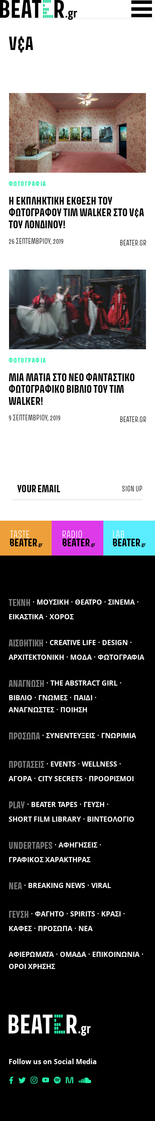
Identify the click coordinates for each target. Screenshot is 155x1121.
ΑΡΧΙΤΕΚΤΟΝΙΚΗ (36, 657)
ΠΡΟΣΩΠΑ (24, 737)
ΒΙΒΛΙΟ (20, 697)
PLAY (17, 806)
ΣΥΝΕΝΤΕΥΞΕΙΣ (70, 735)
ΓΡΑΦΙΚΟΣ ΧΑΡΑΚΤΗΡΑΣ (49, 859)
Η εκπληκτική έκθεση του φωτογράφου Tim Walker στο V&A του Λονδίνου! (76, 213)
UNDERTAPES (31, 846)
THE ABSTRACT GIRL (84, 683)
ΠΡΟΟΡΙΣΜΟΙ (111, 778)
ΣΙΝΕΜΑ (121, 602)
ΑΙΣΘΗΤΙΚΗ (26, 644)
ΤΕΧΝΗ (20, 603)
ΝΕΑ (15, 887)
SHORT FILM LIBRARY (45, 819)
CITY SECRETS (60, 778)
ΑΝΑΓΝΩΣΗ (26, 684)
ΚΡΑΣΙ (111, 914)
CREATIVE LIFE (73, 642)
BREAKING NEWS (56, 885)
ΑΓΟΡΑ (20, 778)
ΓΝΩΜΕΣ (53, 697)
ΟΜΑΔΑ (73, 954)
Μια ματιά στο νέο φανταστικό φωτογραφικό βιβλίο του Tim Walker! (72, 390)
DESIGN (115, 642)
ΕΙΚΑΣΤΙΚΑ (26, 616)
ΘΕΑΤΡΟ (88, 602)
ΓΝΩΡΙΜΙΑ (118, 735)
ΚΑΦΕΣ (20, 928)
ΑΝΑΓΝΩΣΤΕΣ (31, 709)
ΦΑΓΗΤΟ (49, 914)
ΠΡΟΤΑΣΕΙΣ (26, 765)
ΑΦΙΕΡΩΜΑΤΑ (31, 954)
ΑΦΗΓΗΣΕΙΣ (78, 845)
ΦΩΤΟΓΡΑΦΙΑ (27, 184)
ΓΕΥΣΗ (94, 804)
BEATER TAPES (54, 804)
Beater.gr (133, 243)
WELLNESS (99, 764)
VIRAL (101, 885)
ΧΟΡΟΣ (62, 616)
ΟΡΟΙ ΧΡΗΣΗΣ (32, 966)
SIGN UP (132, 489)
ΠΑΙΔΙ (83, 697)
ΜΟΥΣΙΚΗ (53, 602)
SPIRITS (82, 914)
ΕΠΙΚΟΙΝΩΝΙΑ (116, 954)
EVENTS (63, 764)
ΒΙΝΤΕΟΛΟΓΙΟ (110, 819)
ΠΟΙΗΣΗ (73, 709)
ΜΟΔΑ (81, 657)
